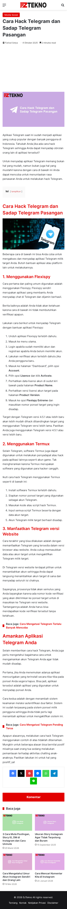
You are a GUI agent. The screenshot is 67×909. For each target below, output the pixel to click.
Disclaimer (52, 902)
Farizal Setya (11, 42)
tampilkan (16, 191)
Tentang (13, 902)
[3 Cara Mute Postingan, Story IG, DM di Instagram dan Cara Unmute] (17, 822)
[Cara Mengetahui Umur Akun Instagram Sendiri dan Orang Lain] (17, 861)
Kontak (22, 902)
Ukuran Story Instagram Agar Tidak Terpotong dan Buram (49, 837)
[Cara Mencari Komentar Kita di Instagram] (49, 861)
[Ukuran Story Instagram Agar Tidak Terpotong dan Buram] (49, 822)
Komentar (34, 797)
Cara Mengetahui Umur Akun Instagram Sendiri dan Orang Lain (16, 876)
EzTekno (27, 897)
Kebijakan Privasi (37, 902)
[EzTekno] (33, 5)
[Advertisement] (33, 68)
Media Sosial (11, 14)
